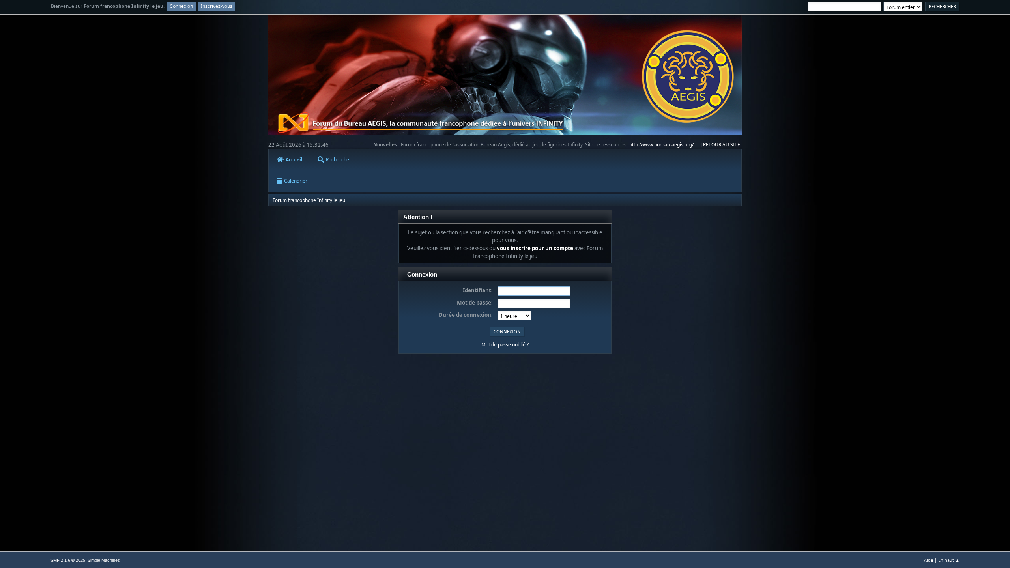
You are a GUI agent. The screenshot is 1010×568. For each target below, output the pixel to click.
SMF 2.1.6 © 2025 (67, 560)
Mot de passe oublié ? (505, 344)
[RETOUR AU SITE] (721, 144)
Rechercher (338, 159)
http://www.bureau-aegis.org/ (661, 144)
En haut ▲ (949, 560)
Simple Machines (104, 560)
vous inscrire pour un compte (535, 248)
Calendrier (295, 181)
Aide (928, 560)
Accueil (294, 159)
